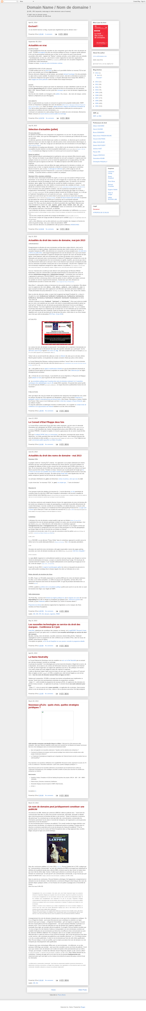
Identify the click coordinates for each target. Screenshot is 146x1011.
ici (53, 352)
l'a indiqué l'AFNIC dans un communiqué (45, 434)
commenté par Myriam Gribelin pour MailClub (44, 533)
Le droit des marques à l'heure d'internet (70, 401)
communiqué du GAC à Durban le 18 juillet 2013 (73, 186)
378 (40, 614)
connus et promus (63, 479)
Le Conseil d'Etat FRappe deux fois (46, 422)
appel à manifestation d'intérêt (53, 368)
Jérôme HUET (97, 148)
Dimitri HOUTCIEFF (99, 145)
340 (37, 614)
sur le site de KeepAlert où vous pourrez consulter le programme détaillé (63, 641)
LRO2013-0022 (75, 224)
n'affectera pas (74, 370)
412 (43, 614)
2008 (97, 95)
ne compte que (61, 482)
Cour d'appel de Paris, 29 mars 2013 (65, 281)
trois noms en (52, 350)
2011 (97, 87)
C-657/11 (59, 866)
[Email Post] (55, 34)
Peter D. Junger (110, 193)
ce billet (72, 509)
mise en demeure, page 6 (34, 145)
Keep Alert (31, 630)
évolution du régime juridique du (56, 598)
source (35, 583)
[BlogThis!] (61, 34)
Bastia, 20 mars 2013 (75, 520)
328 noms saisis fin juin (35, 350)
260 (34, 983)
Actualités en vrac (38, 45)
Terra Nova (111, 181)
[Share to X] (63, 34)
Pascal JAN (96, 152)
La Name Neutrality (38, 657)
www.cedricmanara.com (100, 56)
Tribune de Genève (59, 542)
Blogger (83, 1007)
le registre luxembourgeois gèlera (51, 567)
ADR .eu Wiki (97, 116)
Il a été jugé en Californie (55, 169)
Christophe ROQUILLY (100, 161)
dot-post (47, 614)
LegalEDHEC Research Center (77, 630)
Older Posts (82, 990)
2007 (97, 98)
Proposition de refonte (35, 605)
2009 (97, 92)
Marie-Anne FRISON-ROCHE (102, 135)
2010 (97, 90)
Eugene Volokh (112, 189)
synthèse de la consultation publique (50, 587)
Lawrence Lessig (111, 172)
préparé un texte (36, 377)
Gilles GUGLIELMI (99, 142)
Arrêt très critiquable (78, 551)
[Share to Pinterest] (67, 34)
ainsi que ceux (74, 479)
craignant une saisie (73, 598)
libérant (63, 356)
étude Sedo (64, 473)
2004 (97, 106)
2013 (97, 81)
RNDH (58, 614)
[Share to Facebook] (65, 34)
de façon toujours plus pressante (70, 197)
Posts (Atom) (61, 995)
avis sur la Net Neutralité (69, 660)
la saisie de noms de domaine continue (51, 63)
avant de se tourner (74, 599)
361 (37, 983)
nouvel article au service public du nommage (53, 113)
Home (53, 990)
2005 (97, 103)
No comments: (50, 118)
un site (73, 491)
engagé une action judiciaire (40, 79)
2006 (97, 100)
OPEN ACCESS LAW (112, 198)
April (98, 75)
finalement (42, 601)
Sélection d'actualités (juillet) (43, 129)
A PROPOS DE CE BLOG (101, 212)
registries (52, 614)
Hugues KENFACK (99, 155)
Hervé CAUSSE (98, 129)
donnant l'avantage (68, 74)
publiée (58, 94)
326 (34, 614)
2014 (97, 73)
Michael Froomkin (111, 185)
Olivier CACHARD (98, 126)
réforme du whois (51, 197)
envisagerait (41, 52)
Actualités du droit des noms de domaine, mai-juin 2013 (57, 240)
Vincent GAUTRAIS (99, 139)
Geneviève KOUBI (98, 158)
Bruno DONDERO (98, 132)
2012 (97, 84)
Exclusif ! (33, 26)
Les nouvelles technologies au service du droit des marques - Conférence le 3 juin (54, 625)
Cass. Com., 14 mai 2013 (48, 563)
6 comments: (49, 34)
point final (48, 70)
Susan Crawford (111, 177)
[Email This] (59, 34)
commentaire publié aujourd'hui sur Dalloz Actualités (47, 440)
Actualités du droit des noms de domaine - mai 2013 (55, 455)
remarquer (60, 90)
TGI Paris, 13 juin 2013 (56, 314)
